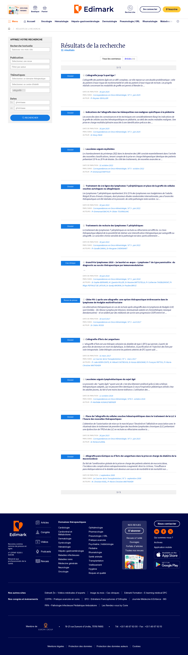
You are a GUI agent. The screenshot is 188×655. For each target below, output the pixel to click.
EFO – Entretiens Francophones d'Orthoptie (106, 599)
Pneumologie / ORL (130, 21)
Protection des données (80, 646)
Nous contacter (167, 523)
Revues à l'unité (134, 538)
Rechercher (31, 118)
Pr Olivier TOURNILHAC (119, 211)
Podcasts (46, 551)
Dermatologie (109, 21)
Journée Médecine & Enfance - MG (149, 599)
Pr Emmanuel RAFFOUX (100, 171)
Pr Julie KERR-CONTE (100, 362)
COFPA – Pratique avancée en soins (62, 599)
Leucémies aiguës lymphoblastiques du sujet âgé (110, 379)
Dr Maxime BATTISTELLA (135, 282)
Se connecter (150, 9)
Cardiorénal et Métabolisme (65, 533)
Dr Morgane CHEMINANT (117, 248)
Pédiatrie (93, 548)
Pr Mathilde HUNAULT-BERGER (103, 402)
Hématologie (61, 21)
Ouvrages (134, 542)
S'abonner (134, 530)
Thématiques (17, 75)
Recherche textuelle (21, 46)
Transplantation (96, 560)
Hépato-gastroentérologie (85, 21)
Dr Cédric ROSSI (97, 325)
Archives (158, 542)
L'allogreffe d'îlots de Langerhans (103, 339)
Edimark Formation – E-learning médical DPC (145, 593)
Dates (13, 99)
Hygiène (93, 569)
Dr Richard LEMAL (98, 442)
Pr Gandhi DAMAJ (99, 248)
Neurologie (63, 567)
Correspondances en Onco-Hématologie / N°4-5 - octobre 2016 (119, 399)
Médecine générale (68, 563)
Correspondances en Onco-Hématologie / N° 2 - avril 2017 (117, 322)
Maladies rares (65, 559)
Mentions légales (56, 646)
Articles (45, 522)
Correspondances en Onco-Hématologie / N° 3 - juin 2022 (117, 208)
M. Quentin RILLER (116, 282)
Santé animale (95, 556)
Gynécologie (64, 542)
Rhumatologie (150, 21)
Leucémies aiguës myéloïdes (100, 149)
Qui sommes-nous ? (163, 537)
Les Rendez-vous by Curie (115, 605)
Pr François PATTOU (154, 362)
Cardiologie (64, 527)
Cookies (136, 646)
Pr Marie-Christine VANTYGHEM (120, 481)
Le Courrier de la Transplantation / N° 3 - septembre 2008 (117, 478)
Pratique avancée (97, 540)
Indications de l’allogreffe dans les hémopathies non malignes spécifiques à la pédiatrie (130, 112)
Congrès (45, 532)
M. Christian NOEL (99, 481)
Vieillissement (95, 565)
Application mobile (163, 547)
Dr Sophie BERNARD (100, 282)
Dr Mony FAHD (96, 135)
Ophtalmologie (96, 527)
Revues (45, 561)
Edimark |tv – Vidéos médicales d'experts (65, 593)
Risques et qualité (97, 573)
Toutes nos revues (134, 550)
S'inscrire (171, 9)
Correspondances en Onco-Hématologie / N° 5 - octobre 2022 (119, 168)
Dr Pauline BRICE (129, 285)
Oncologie (46, 21)
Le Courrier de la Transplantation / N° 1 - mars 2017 (115, 359)
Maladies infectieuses (172, 21)
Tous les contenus (111, 58)
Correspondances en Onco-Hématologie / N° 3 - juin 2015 (117, 438)
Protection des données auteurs (112, 646)
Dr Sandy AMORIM (113, 285)
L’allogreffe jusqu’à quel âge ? (100, 75)
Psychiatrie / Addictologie (101, 544)
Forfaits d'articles (134, 546)
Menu (15, 21)
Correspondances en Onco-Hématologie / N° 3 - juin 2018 (117, 279)
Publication (16, 58)
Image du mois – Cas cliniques (104, 593)
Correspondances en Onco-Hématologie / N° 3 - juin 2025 (117, 95)
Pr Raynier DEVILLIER (99, 98)
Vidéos (44, 541)
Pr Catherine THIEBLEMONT (157, 282)
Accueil (31, 21)
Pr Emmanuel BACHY (100, 211)
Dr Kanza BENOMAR (137, 362)
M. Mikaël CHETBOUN (119, 362)
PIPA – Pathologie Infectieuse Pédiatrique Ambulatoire (71, 605)
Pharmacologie (96, 531)
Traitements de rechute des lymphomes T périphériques (114, 225)
